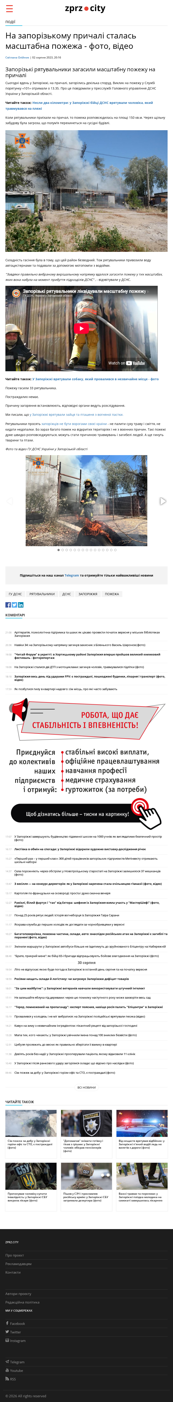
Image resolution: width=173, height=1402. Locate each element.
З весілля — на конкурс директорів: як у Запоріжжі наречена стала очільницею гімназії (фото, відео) (88, 883)
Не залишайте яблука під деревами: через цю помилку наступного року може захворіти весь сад (82, 997)
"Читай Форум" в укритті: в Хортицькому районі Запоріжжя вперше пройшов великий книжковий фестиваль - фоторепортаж (87, 656)
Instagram (18, 1340)
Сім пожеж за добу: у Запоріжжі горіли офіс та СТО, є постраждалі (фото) (64, 1072)
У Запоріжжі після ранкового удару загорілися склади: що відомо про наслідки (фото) (74, 1063)
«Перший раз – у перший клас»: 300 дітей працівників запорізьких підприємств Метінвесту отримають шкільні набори (86, 860)
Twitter (15, 1332)
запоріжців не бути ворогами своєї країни (74, 424)
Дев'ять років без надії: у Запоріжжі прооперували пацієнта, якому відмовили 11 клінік (74, 1054)
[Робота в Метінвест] (86, 764)
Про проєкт (14, 1255)
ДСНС (66, 594)
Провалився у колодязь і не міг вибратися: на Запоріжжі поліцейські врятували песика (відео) (79, 1016)
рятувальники (42, 594)
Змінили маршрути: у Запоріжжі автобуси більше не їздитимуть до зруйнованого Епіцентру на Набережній (90, 946)
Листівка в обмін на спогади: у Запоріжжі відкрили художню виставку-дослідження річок (80, 849)
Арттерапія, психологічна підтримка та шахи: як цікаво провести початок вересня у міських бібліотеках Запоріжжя (87, 634)
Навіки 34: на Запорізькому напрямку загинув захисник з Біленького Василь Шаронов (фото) (79, 645)
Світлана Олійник (17, 57)
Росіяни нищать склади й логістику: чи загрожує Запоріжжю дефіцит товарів (71, 979)
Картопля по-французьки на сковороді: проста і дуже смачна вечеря (62, 893)
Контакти (13, 1272)
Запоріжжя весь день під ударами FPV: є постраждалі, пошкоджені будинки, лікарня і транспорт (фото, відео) (89, 678)
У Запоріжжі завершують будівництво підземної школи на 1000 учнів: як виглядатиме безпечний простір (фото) (88, 838)
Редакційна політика (22, 1302)
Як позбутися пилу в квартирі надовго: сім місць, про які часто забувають (65, 689)
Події (10, 22)
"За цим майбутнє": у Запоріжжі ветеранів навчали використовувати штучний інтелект (79, 988)
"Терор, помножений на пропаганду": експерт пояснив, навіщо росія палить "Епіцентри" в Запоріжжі (88, 1007)
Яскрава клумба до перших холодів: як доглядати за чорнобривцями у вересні (69, 924)
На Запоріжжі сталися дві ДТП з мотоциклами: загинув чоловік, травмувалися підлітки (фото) (79, 667)
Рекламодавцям (18, 1263)
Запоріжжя (88, 594)
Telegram (72, 575)
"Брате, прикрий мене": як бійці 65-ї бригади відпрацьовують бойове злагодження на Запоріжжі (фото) (86, 956)
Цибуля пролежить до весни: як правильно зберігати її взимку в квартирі (65, 1044)
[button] (162, 501)
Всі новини (86, 1087)
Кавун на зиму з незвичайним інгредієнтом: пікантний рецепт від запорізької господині (75, 1025)
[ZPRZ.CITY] (85, 8)
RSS (13, 1379)
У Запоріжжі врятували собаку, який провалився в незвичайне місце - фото (95, 379)
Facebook (17, 1323)
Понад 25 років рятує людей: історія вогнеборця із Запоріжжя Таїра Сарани (66, 915)
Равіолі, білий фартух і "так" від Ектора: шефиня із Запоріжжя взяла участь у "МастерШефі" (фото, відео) (86, 904)
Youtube (16, 1370)
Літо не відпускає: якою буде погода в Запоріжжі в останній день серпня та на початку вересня (80, 969)
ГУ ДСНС (15, 594)
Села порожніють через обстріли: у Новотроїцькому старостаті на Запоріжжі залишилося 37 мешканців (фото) (87, 873)
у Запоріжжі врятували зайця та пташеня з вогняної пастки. (76, 414)
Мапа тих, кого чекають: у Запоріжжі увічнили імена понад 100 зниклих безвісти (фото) (75, 1035)
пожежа (112, 594)
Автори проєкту (18, 1293)
